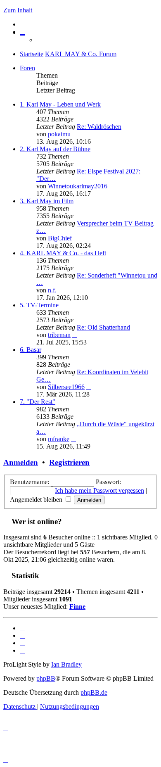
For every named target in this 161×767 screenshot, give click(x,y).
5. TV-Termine (39, 305)
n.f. (52, 290)
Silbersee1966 (66, 386)
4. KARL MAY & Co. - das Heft (63, 252)
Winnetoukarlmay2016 (77, 186)
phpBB (45, 678)
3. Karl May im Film (46, 200)
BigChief (60, 238)
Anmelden (20, 462)
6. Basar (30, 349)
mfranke (58, 438)
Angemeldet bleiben (37, 499)
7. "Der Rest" (37, 401)
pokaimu (59, 134)
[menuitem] (22, 24)
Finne (77, 606)
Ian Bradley (66, 664)
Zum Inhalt (17, 10)
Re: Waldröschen (99, 126)
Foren (27, 67)
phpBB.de (93, 692)
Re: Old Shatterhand (103, 327)
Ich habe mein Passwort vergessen (99, 490)
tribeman (59, 334)
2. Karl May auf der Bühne (55, 148)
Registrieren (69, 462)
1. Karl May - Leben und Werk (60, 104)
